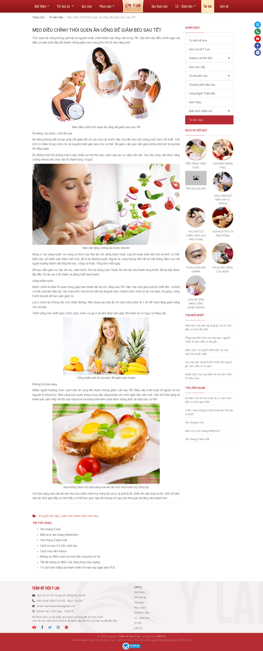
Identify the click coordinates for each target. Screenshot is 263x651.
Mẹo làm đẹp (90, 516)
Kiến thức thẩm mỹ (200, 111)
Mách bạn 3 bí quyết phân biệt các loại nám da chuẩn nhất (206, 352)
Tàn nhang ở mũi (50, 529)
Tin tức (208, 6)
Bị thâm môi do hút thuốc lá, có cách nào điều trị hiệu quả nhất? (208, 400)
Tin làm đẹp (56, 17)
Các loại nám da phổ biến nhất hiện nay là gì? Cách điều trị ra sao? (208, 364)
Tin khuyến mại (198, 75)
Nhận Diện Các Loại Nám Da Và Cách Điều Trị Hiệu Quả (208, 376)
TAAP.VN (160, 636)
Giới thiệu (40, 6)
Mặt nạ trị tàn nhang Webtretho (59, 534)
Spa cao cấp (197, 67)
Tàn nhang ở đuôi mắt (53, 540)
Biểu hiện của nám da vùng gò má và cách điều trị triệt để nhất (208, 327)
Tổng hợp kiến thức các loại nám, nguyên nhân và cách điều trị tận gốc (208, 339)
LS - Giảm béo (184, 6)
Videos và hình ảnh (200, 58)
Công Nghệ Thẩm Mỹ (202, 93)
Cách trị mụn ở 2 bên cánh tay (58, 545)
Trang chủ (38, 17)
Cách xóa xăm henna (53, 551)
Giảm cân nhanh (71, 516)
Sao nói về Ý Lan (199, 49)
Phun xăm (105, 6)
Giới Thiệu (195, 102)
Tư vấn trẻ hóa (198, 40)
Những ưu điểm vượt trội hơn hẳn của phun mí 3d (70, 556)
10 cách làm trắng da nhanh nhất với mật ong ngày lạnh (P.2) (77, 567)
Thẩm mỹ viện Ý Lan (129, 636)
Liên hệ (224, 6)
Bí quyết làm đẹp (49, 516)
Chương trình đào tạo (202, 84)
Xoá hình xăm (159, 6)
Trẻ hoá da (64, 6)
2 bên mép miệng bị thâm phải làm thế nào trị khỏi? (209, 412)
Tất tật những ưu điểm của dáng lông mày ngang (70, 562)
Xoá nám (87, 6)
